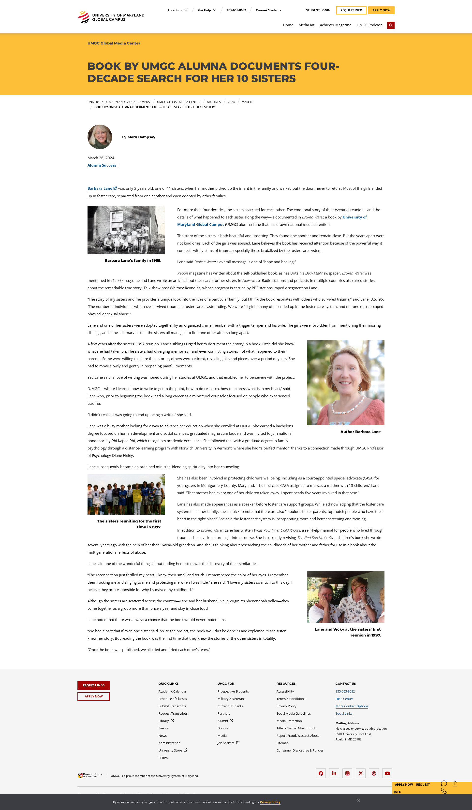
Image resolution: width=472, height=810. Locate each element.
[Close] (358, 801)
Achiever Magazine (335, 24)
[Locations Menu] (186, 10)
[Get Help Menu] (214, 10)
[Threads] (375, 771)
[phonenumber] (444, 792)
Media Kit (306, 24)
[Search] (391, 25)
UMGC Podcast (369, 24)
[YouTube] (388, 771)
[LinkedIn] (335, 771)
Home (288, 24)
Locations (175, 10)
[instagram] (348, 771)
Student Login (318, 10)
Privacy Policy (270, 802)
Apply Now (404, 784)
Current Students (268, 10)
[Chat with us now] (444, 784)
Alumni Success (102, 165)
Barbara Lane (100, 188)
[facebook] (322, 771)
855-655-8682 (236, 10)
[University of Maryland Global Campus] (111, 17)
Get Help (205, 10)
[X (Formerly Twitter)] (362, 771)
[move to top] (454, 784)
